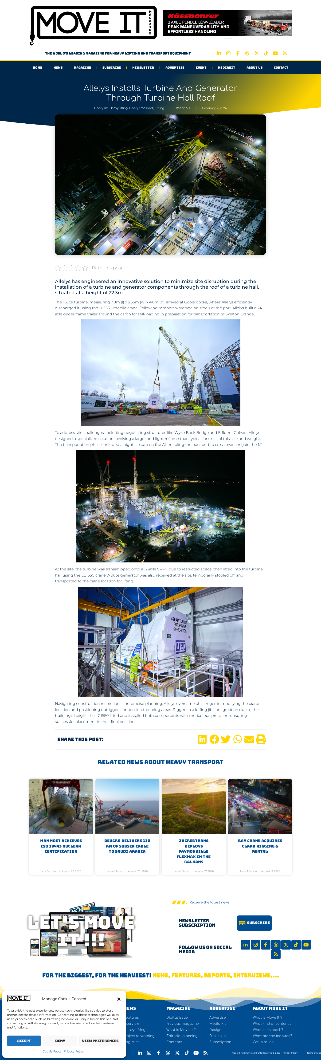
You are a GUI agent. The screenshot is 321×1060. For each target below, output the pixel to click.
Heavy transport (141, 108)
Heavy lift (101, 108)
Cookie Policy (52, 1051)
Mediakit (226, 68)
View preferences (100, 1041)
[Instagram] (228, 53)
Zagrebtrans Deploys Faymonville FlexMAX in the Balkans (194, 851)
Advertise (174, 68)
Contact (281, 68)
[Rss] (285, 53)
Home (37, 68)
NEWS (130, 1008)
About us (254, 68)
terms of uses (314, 1053)
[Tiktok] (266, 53)
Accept (24, 1041)
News (58, 68)
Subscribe (111, 68)
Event (201, 68)
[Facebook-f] (238, 53)
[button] (119, 999)
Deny (60, 1041)
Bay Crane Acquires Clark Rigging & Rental (260, 846)
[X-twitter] (256, 53)
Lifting (159, 108)
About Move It (270, 1008)
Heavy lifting (119, 108)
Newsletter (143, 68)
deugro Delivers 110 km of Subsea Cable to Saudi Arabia (127, 846)
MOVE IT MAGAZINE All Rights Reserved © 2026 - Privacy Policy (265, 1053)
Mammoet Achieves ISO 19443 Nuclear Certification (61, 846)
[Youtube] (275, 53)
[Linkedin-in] (219, 53)
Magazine (82, 68)
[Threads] (247, 53)
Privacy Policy (74, 1051)
